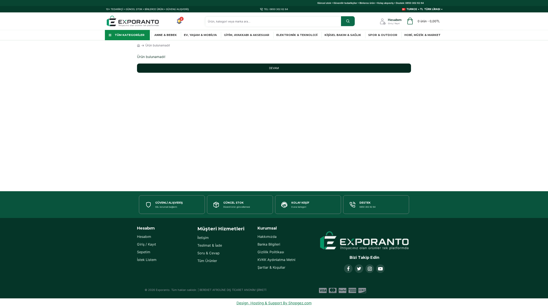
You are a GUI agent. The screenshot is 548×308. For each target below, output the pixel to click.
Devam (274, 68)
